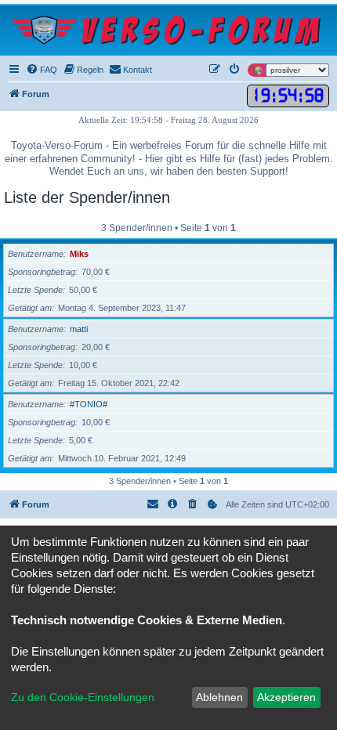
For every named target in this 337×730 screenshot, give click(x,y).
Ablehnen (219, 697)
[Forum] (168, 30)
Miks (79, 253)
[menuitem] (41, 69)
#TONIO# (88, 404)
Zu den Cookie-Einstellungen (82, 697)
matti (79, 329)
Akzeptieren (286, 697)
